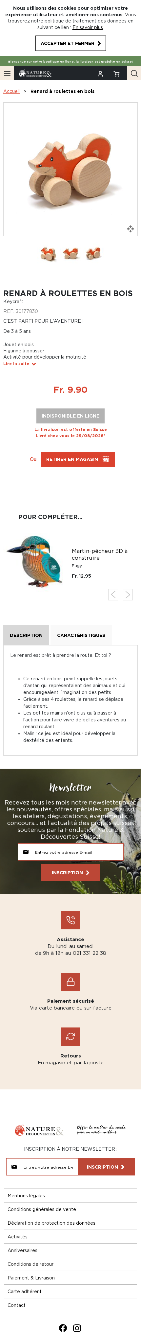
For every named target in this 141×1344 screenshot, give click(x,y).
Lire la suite (16, 364)
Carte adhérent (25, 1291)
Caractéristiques (81, 635)
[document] (70, 28)
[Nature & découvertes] (35, 72)
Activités (18, 1236)
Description (26, 635)
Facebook (63, 1328)
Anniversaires (22, 1250)
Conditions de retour (30, 1264)
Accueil (11, 91)
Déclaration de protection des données (51, 1222)
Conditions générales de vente (42, 1209)
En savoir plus (87, 27)
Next (128, 594)
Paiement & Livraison (31, 1277)
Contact (17, 1305)
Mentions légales (26, 1195)
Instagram (77, 1328)
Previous (113, 594)
